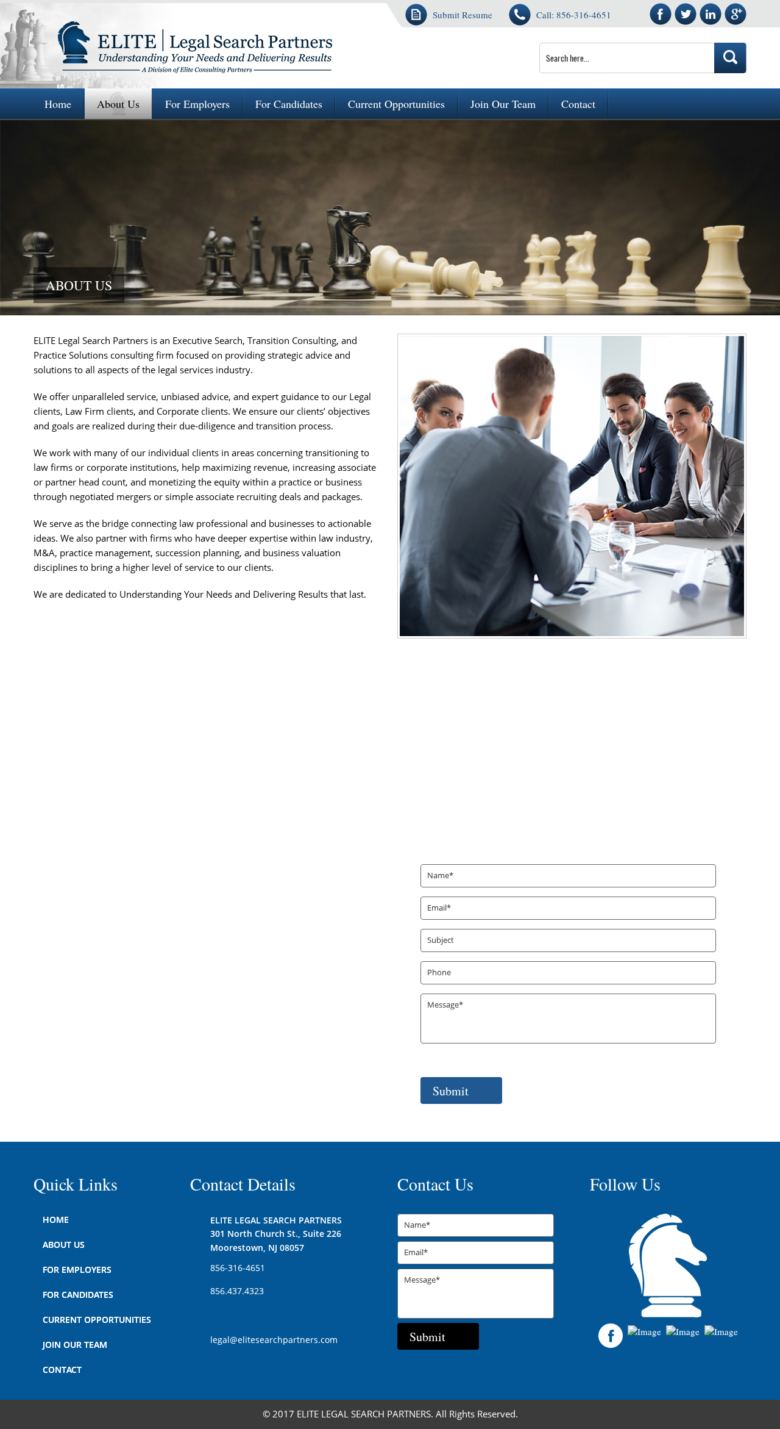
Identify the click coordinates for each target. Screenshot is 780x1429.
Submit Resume (462, 15)
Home (57, 103)
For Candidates (288, 103)
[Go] (730, 58)
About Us (118, 103)
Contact (578, 103)
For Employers (197, 103)
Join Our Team (503, 103)
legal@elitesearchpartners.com (274, 1340)
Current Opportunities (396, 103)
